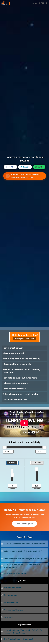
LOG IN (33, 3)
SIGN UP (43, 3)
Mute (38, 463)
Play (13, 463)
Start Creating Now (24, 523)
